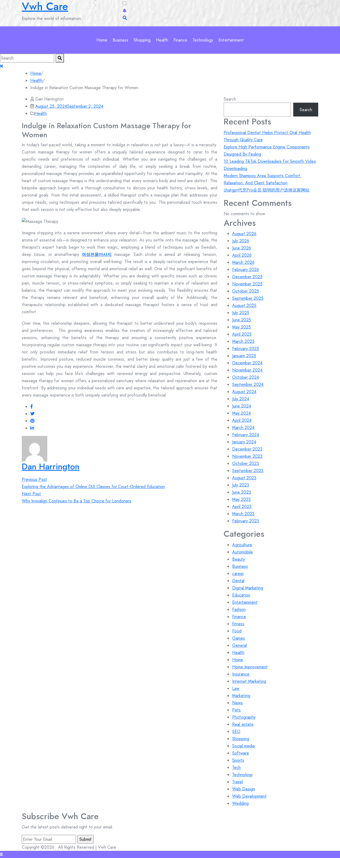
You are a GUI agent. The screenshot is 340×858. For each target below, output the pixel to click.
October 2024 (245, 377)
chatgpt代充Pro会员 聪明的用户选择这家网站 (266, 190)
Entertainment (231, 40)
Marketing (241, 696)
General (239, 645)
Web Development (249, 796)
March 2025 (243, 341)
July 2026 (240, 241)
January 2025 (244, 356)
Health (162, 40)
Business (120, 40)
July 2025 (240, 313)
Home (101, 40)
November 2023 (247, 456)
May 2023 (241, 499)
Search (230, 99)
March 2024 (243, 427)
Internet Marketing (249, 681)
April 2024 (242, 420)
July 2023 (240, 485)
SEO (236, 731)
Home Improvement (250, 667)
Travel (237, 782)
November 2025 (247, 284)
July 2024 (240, 399)
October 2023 (245, 463)
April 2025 (242, 334)
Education (241, 595)
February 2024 (245, 435)
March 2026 (243, 262)
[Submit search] (60, 58)
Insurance (240, 674)
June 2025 (241, 320)
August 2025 (244, 305)
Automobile (242, 552)
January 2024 (244, 442)
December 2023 (247, 449)
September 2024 (248, 384)
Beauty (238, 559)
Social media (243, 746)
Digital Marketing (247, 588)
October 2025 (245, 291)
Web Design (243, 789)
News (237, 703)
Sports (238, 760)
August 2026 (244, 234)
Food (236, 631)
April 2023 (242, 506)
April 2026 (242, 255)
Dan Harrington (50, 466)
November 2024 (247, 370)
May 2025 (241, 327)
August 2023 (244, 478)
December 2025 (247, 277)
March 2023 (243, 514)
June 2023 (241, 492)
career (238, 573)
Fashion (239, 609)
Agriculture (242, 545)
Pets (236, 710)
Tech (236, 767)
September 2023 (248, 471)
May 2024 (241, 413)
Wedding (240, 803)
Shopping (142, 40)
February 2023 (245, 521)
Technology (203, 40)
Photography (244, 717)
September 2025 (248, 298)
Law (235, 688)
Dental (238, 581)
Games (238, 638)
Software (240, 753)
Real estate (242, 724)
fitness (238, 624)
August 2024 (244, 392)
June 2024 (241, 406)
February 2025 (245, 348)
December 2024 (247, 363)
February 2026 (245, 269)
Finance (180, 40)
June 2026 (241, 248)
